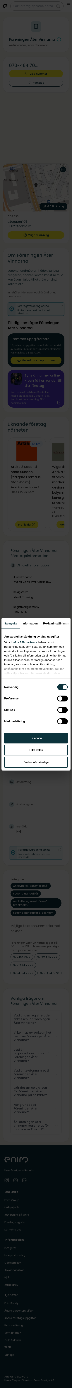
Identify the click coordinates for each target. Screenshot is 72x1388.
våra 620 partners (25, 642)
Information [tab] (30, 623)
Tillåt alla (36, 738)
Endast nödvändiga (36, 762)
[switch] (62, 698)
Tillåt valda (36, 750)
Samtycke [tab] (10, 623)
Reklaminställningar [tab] (56, 623)
